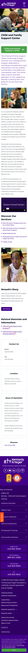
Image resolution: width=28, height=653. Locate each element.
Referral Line (14, 548)
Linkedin (14, 470)
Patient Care (6, 510)
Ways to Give (5, 623)
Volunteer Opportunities (9, 620)
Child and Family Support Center (12, 49)
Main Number (14, 565)
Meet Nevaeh (6, 309)
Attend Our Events (7, 617)
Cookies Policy (5, 631)
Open (24, 3)
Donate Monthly (8, 609)
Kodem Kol (5, 493)
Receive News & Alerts (9, 602)
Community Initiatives (9, 537)
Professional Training (9, 530)
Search (24, 6)
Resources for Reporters (9, 605)
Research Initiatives (8, 517)
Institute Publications (8, 595)
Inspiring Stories (7, 593)
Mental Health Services (9, 233)
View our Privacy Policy (10, 647)
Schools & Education (9, 524)
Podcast (22, 470)
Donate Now (6, 613)
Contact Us (4, 627)
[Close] (26, 637)
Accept (14, 650)
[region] (14, 644)
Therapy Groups (7, 242)
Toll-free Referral (14, 556)
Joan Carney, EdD (10, 445)
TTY (14, 573)
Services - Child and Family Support (13, 496)
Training (4, 499)
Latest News (5, 600)
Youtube (10, 470)
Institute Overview (8, 503)
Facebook (5, 470)
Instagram (18, 470)
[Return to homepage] (10, 4)
